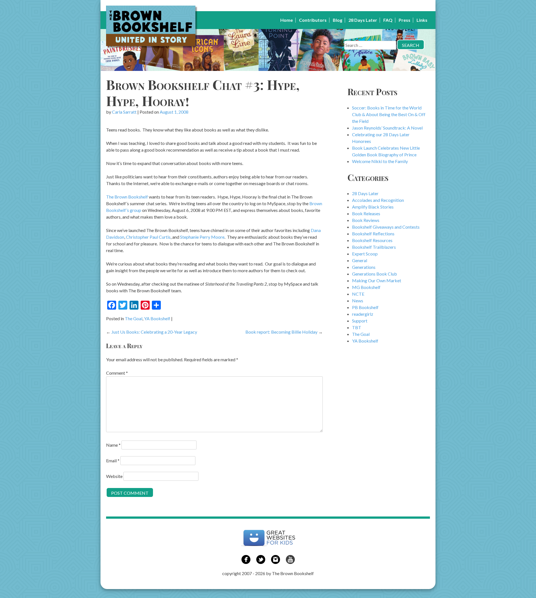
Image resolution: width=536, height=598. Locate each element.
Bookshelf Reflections (373, 233)
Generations (363, 267)
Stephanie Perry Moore (202, 237)
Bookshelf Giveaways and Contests (386, 226)
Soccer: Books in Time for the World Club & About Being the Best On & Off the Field (388, 114)
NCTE (358, 293)
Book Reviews (365, 220)
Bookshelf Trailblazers (374, 247)
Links (422, 20)
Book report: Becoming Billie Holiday (281, 331)
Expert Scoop (365, 253)
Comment (117, 372)
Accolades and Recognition (378, 200)
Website (114, 476)
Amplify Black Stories (373, 206)
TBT (356, 327)
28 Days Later (362, 20)
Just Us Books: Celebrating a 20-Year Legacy (154, 331)
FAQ (388, 20)
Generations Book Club (374, 273)
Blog (337, 20)
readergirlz (362, 314)
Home (286, 20)
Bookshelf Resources (372, 240)
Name (113, 445)
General (359, 260)
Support (359, 320)
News (357, 300)
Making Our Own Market (376, 280)
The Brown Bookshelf (127, 196)
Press (404, 20)
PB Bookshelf (365, 307)
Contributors (313, 20)
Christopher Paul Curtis (148, 237)
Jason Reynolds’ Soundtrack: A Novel (387, 127)
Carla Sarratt (124, 111)
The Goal (133, 318)
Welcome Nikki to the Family (380, 161)
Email (112, 460)
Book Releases (366, 213)
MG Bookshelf (366, 287)
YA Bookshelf (157, 318)
